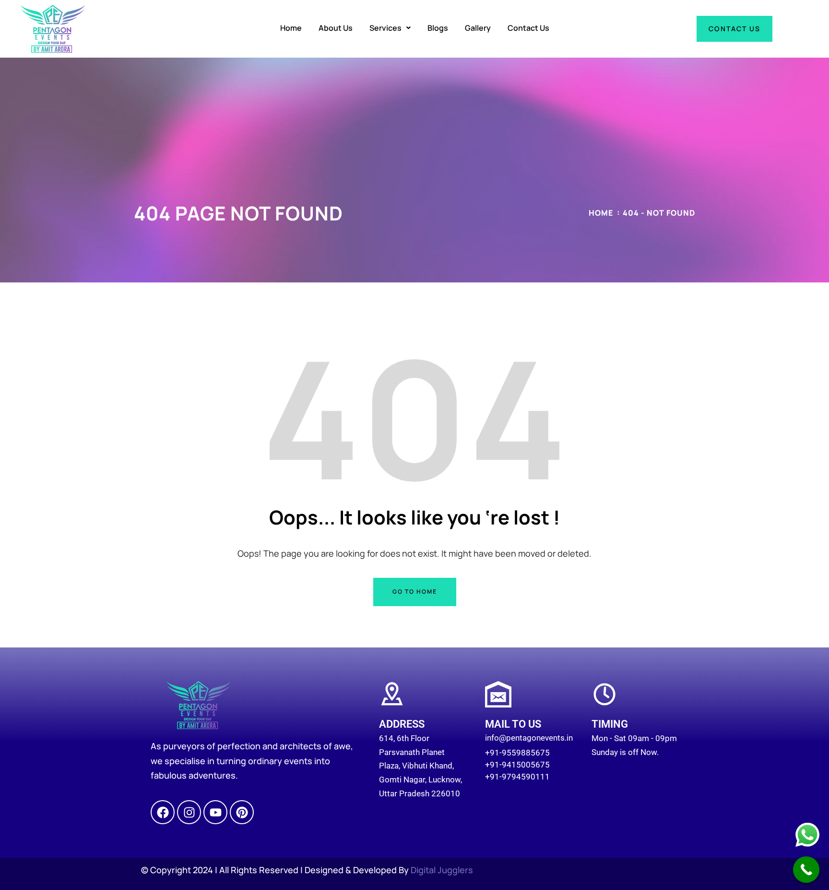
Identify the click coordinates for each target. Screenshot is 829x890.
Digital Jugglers (442, 870)
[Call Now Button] (806, 869)
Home (291, 28)
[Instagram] (189, 812)
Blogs (437, 28)
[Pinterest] (242, 812)
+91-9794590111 (517, 776)
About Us (336, 28)
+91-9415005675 (517, 764)
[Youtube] (215, 812)
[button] (390, 28)
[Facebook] (163, 812)
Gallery (478, 28)
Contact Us (528, 28)
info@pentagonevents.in (529, 738)
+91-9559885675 (517, 752)
